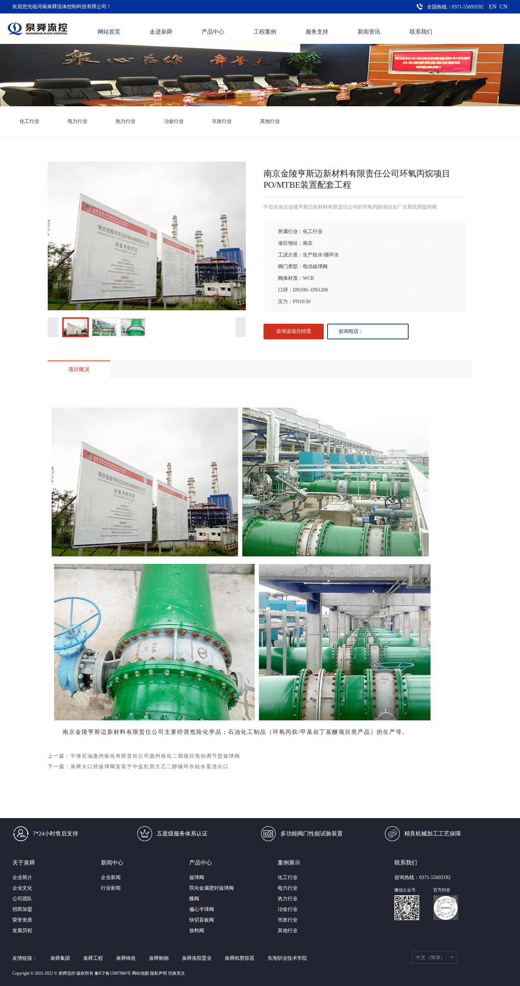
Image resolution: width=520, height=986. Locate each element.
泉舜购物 (159, 958)
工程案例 (265, 32)
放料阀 (196, 930)
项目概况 (78, 369)
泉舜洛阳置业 (197, 958)
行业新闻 (111, 888)
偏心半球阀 (201, 909)
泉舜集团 (60, 958)
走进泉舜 (161, 32)
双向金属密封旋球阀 (211, 888)
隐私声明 (158, 973)
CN (503, 7)
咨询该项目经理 (293, 331)
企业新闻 (111, 877)
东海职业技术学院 (287, 958)
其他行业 (270, 121)
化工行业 (29, 121)
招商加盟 (22, 909)
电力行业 (77, 121)
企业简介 (22, 877)
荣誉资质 (22, 920)
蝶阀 (194, 898)
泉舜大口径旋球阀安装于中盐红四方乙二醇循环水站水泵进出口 (149, 766)
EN (493, 7)
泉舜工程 (93, 958)
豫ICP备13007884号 (112, 973)
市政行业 (222, 121)
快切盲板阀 (201, 920)
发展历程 (22, 930)
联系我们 (421, 32)
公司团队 (22, 898)
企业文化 (22, 888)
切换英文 (176, 973)
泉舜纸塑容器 (239, 958)
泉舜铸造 (126, 958)
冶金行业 (174, 121)
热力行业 (125, 121)
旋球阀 (196, 877)
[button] (75, 327)
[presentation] (53, 327)
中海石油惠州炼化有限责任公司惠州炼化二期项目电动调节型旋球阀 (155, 756)
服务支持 (317, 32)
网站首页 (109, 32)
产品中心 (213, 32)
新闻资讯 (369, 32)
